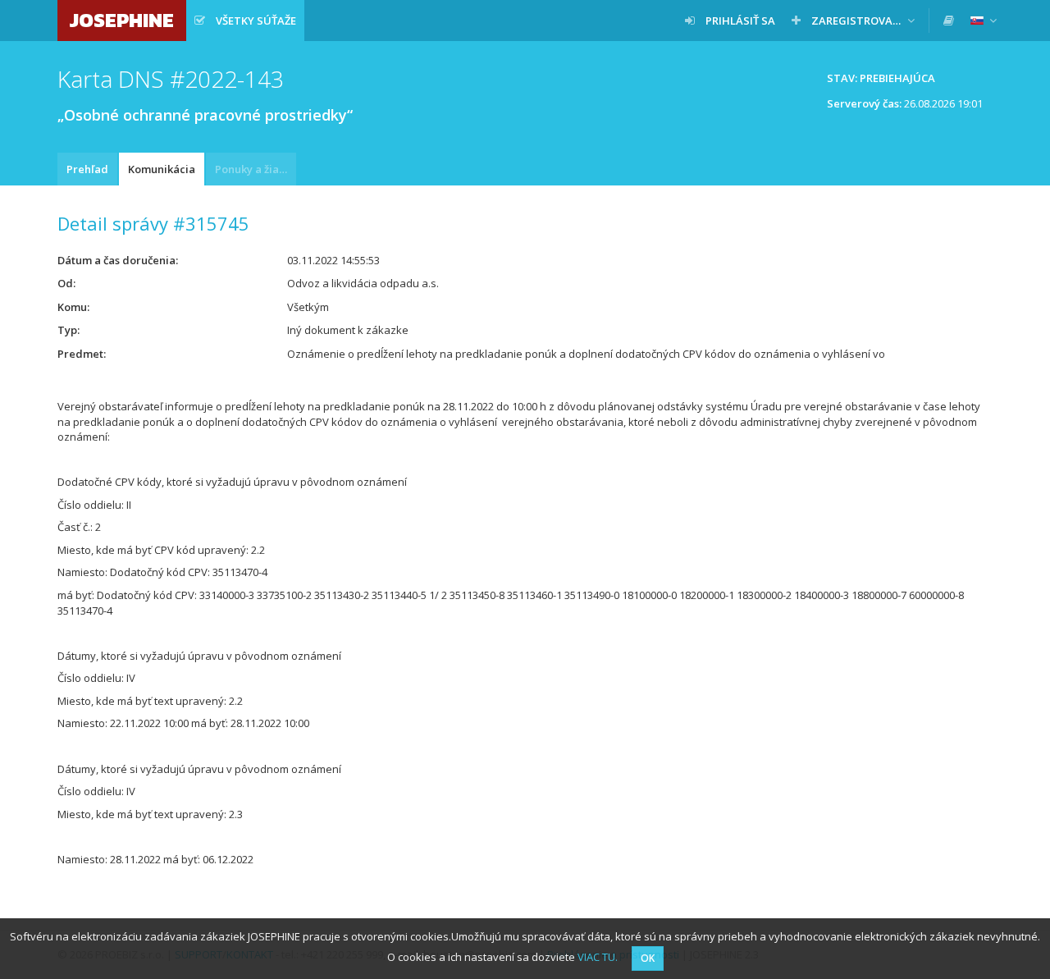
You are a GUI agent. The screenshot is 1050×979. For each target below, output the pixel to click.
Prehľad (87, 169)
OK (648, 958)
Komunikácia (161, 169)
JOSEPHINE (122, 20)
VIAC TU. (598, 956)
